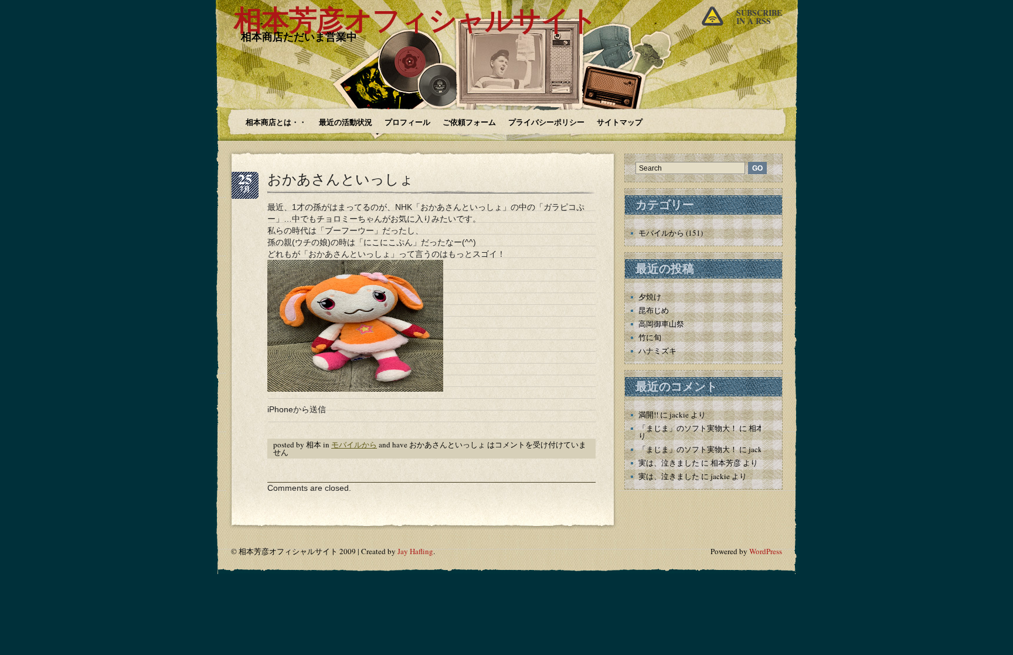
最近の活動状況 (345, 121)
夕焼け (649, 296)
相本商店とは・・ (276, 121)
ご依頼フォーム (469, 121)
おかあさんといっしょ (340, 178)
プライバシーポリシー (546, 121)
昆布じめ (653, 310)
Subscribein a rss (759, 16)
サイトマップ (620, 121)
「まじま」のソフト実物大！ (687, 428)
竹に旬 (649, 337)
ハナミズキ (657, 350)
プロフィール (407, 121)
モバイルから (354, 444)
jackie (679, 414)
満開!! (648, 414)
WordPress (765, 551)
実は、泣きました (668, 462)
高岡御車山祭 (661, 323)
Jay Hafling (415, 551)
